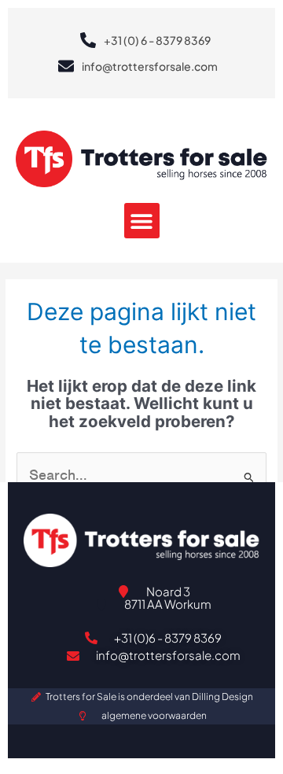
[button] (142, 220)
